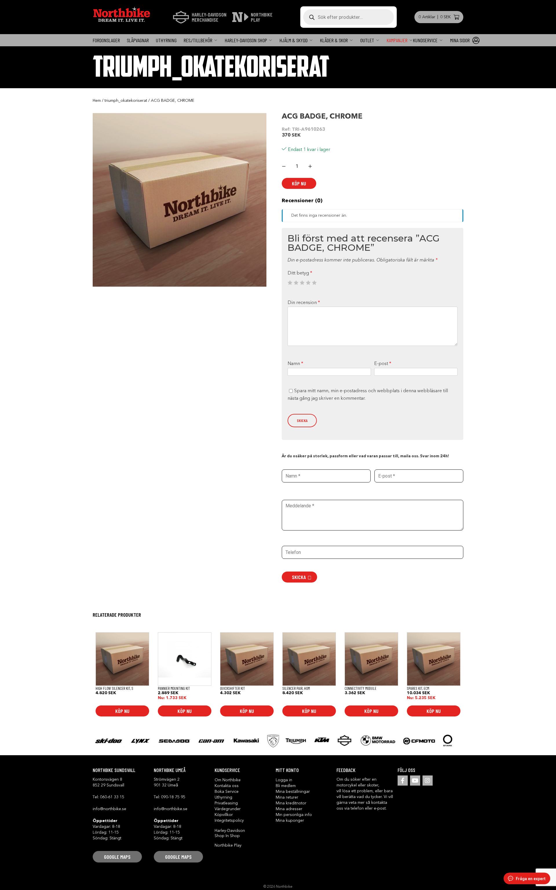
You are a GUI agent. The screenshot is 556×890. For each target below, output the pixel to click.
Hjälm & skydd (293, 40)
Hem (97, 101)
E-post (382, 364)
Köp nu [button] (122, 711)
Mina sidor (460, 40)
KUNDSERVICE (425, 40)
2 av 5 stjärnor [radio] (296, 282)
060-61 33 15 (112, 797)
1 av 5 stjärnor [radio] (290, 282)
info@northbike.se (109, 809)
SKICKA (299, 577)
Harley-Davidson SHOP (246, 40)
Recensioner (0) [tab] (302, 200)
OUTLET (367, 40)
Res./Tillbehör (198, 40)
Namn (295, 364)
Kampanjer (397, 40)
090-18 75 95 (173, 797)
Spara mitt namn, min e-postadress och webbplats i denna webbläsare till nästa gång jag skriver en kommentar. (368, 395)
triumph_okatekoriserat (126, 101)
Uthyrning (166, 40)
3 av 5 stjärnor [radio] (302, 282)
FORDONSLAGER (106, 40)
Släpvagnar (138, 40)
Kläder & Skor (334, 40)
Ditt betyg (300, 273)
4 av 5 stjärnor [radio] (308, 282)
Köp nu (299, 183)
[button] (117, 857)
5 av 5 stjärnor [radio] (314, 282)
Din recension (304, 303)
